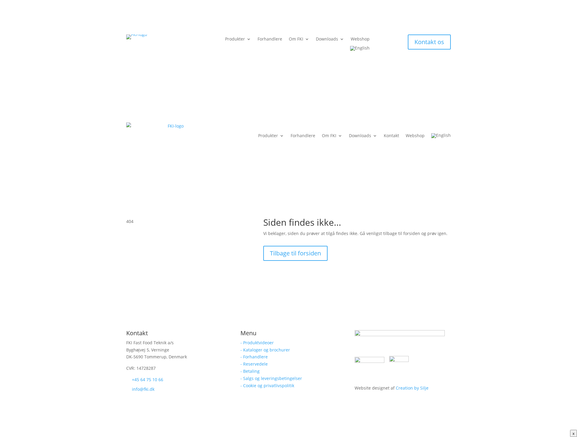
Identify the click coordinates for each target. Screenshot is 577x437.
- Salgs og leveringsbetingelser (271, 378)
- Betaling (250, 371)
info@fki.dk (143, 389)
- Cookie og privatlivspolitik (267, 385)
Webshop (360, 39)
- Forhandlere (254, 357)
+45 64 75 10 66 (147, 379)
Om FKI (296, 39)
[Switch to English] (360, 49)
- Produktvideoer (257, 342)
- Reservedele (254, 364)
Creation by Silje (412, 388)
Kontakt (391, 135)
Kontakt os (429, 42)
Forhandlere (270, 39)
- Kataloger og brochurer (265, 350)
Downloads (327, 39)
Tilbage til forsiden (295, 253)
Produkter (235, 39)
